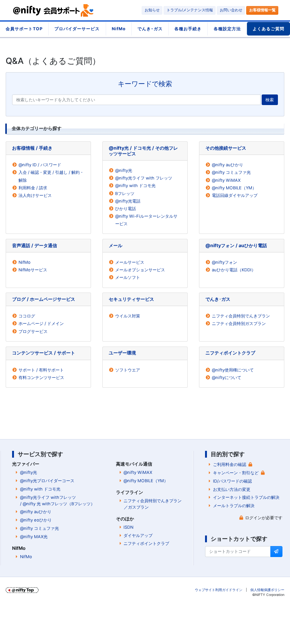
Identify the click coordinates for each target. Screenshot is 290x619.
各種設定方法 (227, 28)
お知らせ (152, 10)
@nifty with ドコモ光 (135, 185)
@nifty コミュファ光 (231, 172)
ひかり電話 (125, 208)
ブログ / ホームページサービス (43, 299)
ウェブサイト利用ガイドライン (218, 590)
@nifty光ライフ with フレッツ (143, 178)
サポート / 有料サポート (41, 370)
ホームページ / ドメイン (41, 323)
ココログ (27, 316)
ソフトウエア (127, 370)
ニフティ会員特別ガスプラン (239, 323)
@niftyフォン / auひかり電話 (236, 245)
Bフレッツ (124, 193)
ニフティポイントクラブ (230, 353)
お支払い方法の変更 (231, 489)
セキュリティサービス (131, 299)
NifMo (119, 28)
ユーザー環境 (122, 353)
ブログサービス (33, 331)
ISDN (128, 527)
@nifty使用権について (233, 370)
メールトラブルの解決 (234, 505)
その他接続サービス (225, 148)
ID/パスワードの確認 (232, 481)
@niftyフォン (224, 262)
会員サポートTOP (24, 28)
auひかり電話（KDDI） (234, 269)
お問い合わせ (231, 10)
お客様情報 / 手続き (32, 148)
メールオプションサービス (140, 269)
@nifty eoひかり (36, 520)
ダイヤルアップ (138, 535)
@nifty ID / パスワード (40, 164)
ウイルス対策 (127, 316)
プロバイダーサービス (77, 28)
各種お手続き (188, 28)
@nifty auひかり (227, 164)
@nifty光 (123, 170)
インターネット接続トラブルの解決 (246, 497)
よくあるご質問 (268, 28)
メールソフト (127, 277)
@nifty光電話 (127, 201)
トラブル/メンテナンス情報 (190, 10)
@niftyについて (226, 377)
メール (115, 245)
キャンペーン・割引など (236, 472)
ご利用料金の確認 (229, 464)
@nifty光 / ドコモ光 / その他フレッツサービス (143, 150)
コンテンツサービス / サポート (43, 353)
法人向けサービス (35, 195)
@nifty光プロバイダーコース (47, 480)
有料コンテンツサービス (41, 377)
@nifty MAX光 (34, 536)
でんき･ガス (150, 28)
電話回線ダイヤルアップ (235, 195)
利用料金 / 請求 (33, 187)
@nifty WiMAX (226, 180)
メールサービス (129, 262)
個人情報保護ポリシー (267, 590)
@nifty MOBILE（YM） (234, 187)
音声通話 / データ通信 (34, 245)
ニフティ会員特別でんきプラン (241, 316)
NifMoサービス (33, 269)
